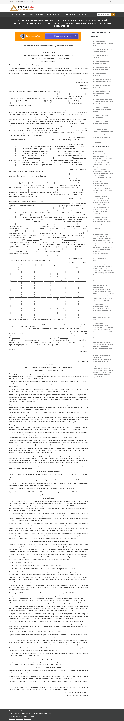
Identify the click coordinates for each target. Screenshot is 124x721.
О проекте (82, 14)
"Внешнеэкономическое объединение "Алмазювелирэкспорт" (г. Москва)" (103, 246)
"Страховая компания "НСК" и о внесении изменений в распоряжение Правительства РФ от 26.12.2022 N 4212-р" (103, 290)
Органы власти (70, 14)
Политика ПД (28, 719)
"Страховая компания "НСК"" (102, 311)
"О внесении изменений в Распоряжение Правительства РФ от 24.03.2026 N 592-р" (103, 328)
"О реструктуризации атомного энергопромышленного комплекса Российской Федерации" (103, 222)
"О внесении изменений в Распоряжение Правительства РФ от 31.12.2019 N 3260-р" (103, 187)
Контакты (112, 1)
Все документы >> (108, 380)
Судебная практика (36, 14)
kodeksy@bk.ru (29, 716)
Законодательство (53, 14)
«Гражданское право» (44, 713)
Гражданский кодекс (18, 14)
